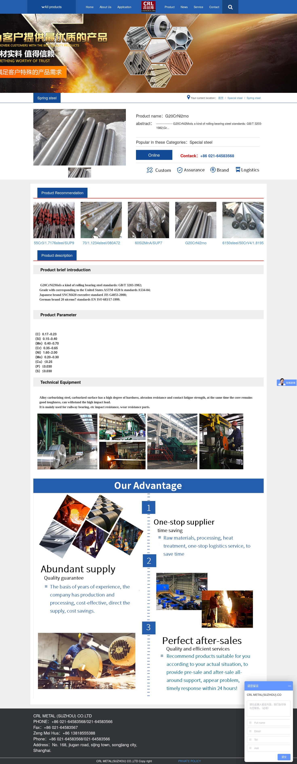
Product (170, 7)
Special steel (235, 98)
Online (154, 155)
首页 (220, 98)
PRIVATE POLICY (189, 761)
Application (124, 7)
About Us (105, 7)
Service (198, 7)
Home (90, 7)
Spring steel (254, 98)
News (184, 7)
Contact (214, 7)
